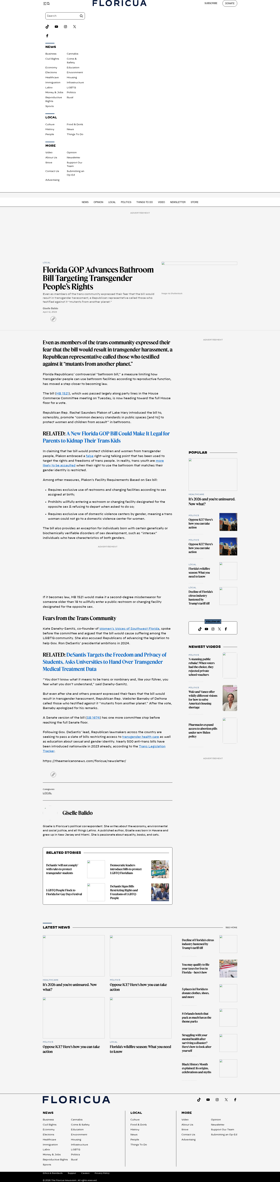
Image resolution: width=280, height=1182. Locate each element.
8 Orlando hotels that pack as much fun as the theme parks (196, 1017)
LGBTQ (71, 88)
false (89, 456)
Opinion (72, 153)
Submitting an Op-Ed (224, 1135)
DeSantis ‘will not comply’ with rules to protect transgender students (62, 869)
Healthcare (52, 77)
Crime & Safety (80, 1125)
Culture (49, 124)
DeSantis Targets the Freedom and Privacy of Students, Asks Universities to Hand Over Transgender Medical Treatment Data (104, 661)
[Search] (81, 16)
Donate (229, 3)
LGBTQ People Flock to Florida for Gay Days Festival (64, 892)
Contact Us (52, 171)
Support (72, 1173)
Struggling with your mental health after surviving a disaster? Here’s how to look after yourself (196, 1043)
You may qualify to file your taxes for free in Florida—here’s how (195, 968)
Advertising (52, 180)
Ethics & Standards (53, 1173)
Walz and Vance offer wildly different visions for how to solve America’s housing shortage (203, 699)
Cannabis (72, 54)
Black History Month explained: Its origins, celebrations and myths (196, 1068)
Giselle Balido (50, 308)
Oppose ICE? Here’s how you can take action (201, 523)
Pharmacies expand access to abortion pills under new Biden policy (203, 730)
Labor (49, 88)
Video (48, 153)
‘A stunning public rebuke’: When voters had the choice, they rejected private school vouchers (202, 667)
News (70, 129)
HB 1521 (62, 393)
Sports (49, 106)
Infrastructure (75, 83)
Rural (70, 97)
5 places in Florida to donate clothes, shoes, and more (195, 993)
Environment (75, 72)
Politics (71, 92)
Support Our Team (222, 1130)
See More (231, 927)
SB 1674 (93, 717)
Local (112, 202)
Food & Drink (75, 124)
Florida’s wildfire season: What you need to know (199, 572)
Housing (72, 77)
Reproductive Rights (55, 1160)
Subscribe (210, 3)
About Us (51, 158)
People (49, 134)
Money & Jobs (54, 92)
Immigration (52, 83)
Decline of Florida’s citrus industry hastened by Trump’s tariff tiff (201, 597)
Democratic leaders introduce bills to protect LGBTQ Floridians (126, 869)
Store (48, 163)
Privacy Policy (102, 1173)
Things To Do (75, 134)
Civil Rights (52, 59)
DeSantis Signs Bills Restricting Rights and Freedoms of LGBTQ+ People (124, 892)
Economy (51, 68)
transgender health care (140, 737)
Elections (51, 72)
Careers (85, 1173)
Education (73, 68)
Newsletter (73, 158)
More (186, 1113)
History (49, 129)
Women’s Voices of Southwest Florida (129, 628)
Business (50, 54)
